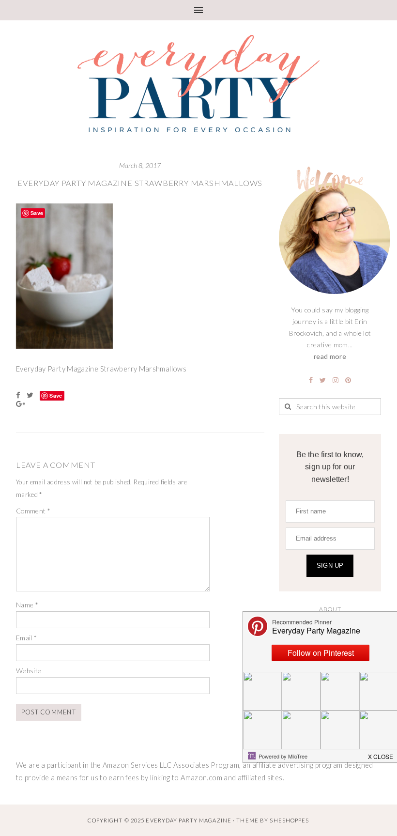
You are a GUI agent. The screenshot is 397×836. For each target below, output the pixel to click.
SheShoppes (289, 820)
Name (27, 605)
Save (55, 395)
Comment (33, 511)
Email (26, 638)
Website (29, 670)
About (330, 609)
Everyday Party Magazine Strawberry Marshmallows (139, 182)
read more (330, 356)
